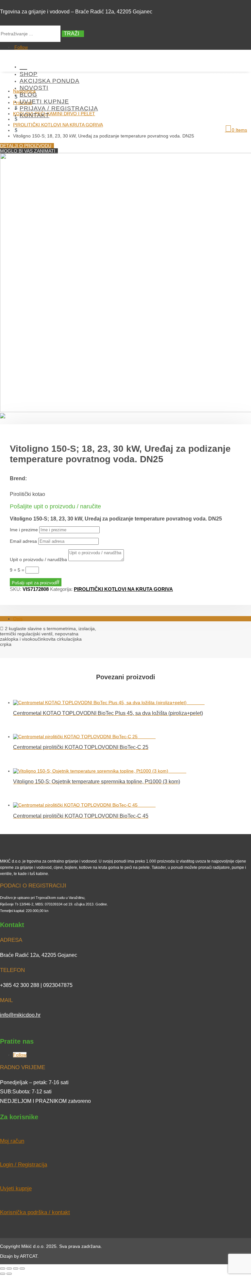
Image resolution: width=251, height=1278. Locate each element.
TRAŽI (71, 33)
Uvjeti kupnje (44, 101)
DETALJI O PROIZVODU (25, 145)
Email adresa (23, 541)
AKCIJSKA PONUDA (49, 81)
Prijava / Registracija (59, 108)
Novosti (34, 87)
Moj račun (12, 1141)
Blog (28, 94)
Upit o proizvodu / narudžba (38, 559)
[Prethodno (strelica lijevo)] (2, 1274)
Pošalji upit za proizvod (34, 582)
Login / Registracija (23, 1164)
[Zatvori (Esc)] (22, 1268)
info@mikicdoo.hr (20, 1015)
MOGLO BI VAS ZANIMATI (27, 151)
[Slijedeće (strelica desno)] (9, 1274)
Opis (18, 618)
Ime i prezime (24, 529)
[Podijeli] (15, 1268)
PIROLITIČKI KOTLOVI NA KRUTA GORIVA (123, 589)
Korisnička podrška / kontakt (35, 1212)
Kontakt (34, 115)
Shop (29, 74)
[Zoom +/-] (2, 1268)
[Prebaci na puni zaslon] (9, 1268)
